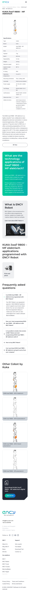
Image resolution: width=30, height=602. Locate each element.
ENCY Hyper (5, 572)
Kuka (18, 7)
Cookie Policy (6, 584)
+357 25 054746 (6, 522)
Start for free (10, 495)
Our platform (6, 555)
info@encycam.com (7, 521)
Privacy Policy (6, 581)
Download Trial (19, 549)
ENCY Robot (5, 561)
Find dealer (18, 547)
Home (3, 7)
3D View (15, 145)
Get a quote (18, 544)
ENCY (3, 559)
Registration (4, 574)
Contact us (18, 552)
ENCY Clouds (6, 567)
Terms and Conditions (18, 581)
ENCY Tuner (5, 564)
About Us (5, 544)
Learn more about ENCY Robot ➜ (14, 221)
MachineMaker (6, 569)
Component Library (11, 7)
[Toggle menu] (26, 2)
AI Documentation (17, 584)
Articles (4, 552)
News (4, 549)
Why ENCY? (5, 547)
